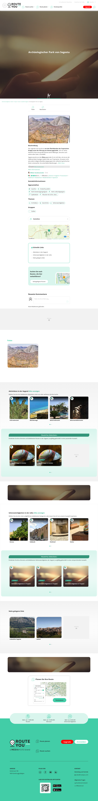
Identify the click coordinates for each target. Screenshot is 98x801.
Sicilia (19, 101)
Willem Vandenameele (39, 166)
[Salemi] (49, 627)
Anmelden (81, 742)
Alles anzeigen (34, 391)
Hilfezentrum (80, 786)
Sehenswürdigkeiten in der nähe (42, 255)
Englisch (57, 176)
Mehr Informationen (34, 169)
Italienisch (31, 177)
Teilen (33, 109)
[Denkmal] (59, 529)
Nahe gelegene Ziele (39, 258)
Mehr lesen (61, 163)
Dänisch (51, 176)
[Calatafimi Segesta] (22, 627)
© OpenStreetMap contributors (63, 238)
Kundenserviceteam (82, 783)
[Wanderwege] (39, 408)
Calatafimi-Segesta (24, 101)
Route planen (45, 741)
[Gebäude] (39, 529)
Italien (12, 101)
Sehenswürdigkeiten (6, 101)
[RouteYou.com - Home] (14, 5)
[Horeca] (19, 529)
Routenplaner (60, 700)
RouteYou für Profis (79, 2)
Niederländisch (47, 177)
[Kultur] (79, 529)
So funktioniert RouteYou (65, 2)
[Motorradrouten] (59, 408)
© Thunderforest (55, 238)
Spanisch (55, 177)
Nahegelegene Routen (39, 281)
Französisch (63, 176)
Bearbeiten (43, 109)
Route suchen (45, 751)
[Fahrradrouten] (19, 408)
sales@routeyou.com (82, 775)
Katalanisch (38, 177)
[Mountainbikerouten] (79, 408)
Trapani (15, 101)
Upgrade (87, 7)
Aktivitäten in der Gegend (40, 252)
